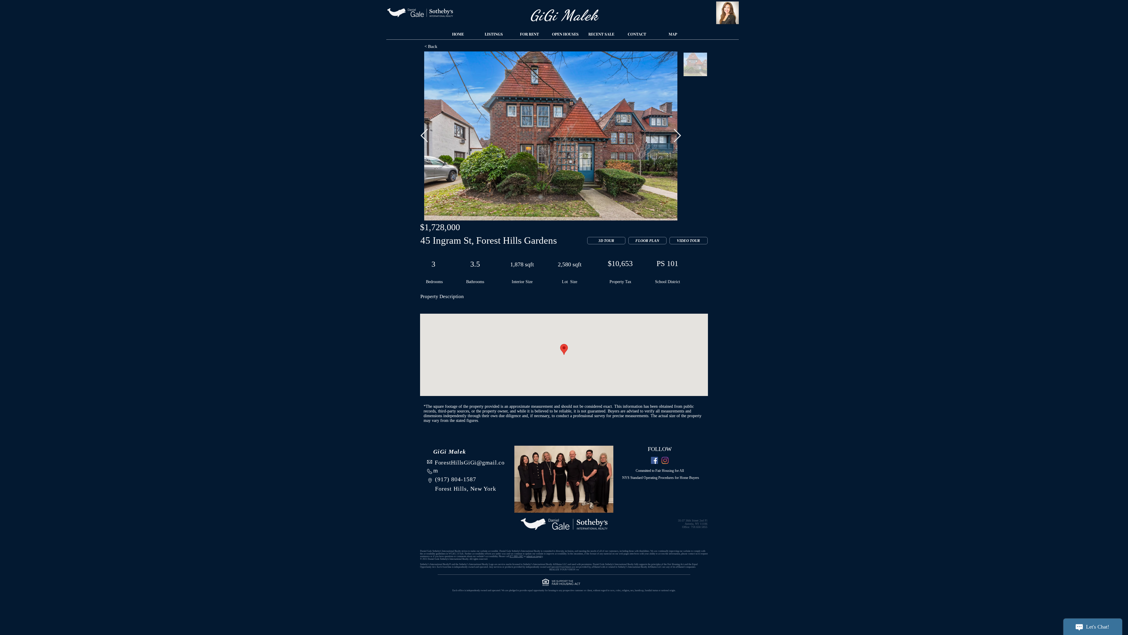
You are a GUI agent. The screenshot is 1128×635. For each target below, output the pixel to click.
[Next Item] (677, 136)
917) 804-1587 (456, 479)
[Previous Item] (424, 136)
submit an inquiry (534, 556)
